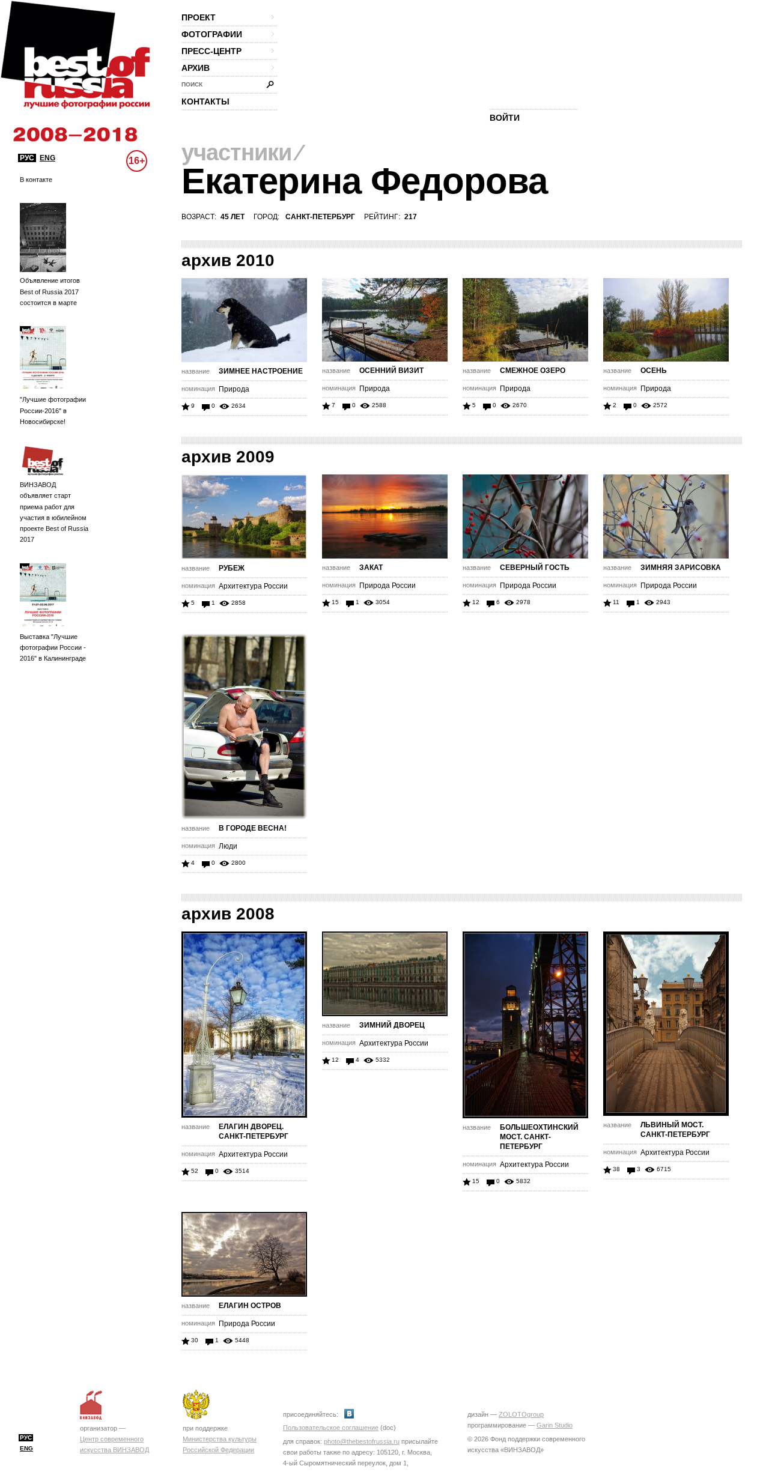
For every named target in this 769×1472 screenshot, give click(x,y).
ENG (47, 158)
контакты (205, 101)
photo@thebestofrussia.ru (362, 1441)
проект (198, 17)
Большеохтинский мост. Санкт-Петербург (539, 1137)
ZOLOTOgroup (521, 1414)
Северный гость (535, 567)
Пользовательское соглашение (330, 1427)
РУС (27, 158)
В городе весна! (253, 828)
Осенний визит (391, 370)
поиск (191, 84)
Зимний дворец (392, 1025)
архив (195, 68)
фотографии (211, 34)
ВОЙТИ (505, 118)
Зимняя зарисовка (680, 567)
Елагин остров (250, 1305)
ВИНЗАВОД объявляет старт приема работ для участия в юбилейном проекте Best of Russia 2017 (54, 512)
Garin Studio (554, 1425)
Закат (371, 567)
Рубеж (232, 568)
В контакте (36, 179)
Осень (653, 370)
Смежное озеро (532, 370)
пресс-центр (211, 51)
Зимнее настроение (261, 371)
